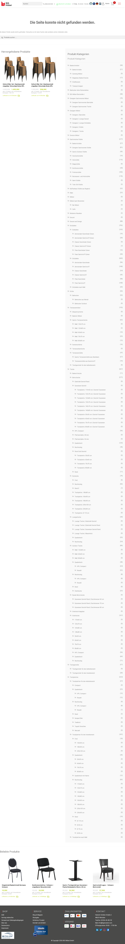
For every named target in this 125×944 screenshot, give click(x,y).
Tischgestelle (74, 665)
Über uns (4, 923)
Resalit (79, 570)
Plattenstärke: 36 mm (82, 439)
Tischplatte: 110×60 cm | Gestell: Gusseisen (91, 390)
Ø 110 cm (80, 821)
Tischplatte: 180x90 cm (82, 501)
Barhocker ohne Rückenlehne (79, 90)
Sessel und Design (76, 221)
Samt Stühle (76, 180)
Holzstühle (75, 160)
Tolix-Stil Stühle (77, 184)
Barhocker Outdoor (81, 303)
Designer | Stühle (77, 127)
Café (73, 209)
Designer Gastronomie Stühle (81, 148)
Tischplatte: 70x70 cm (84, 464)
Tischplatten (74, 677)
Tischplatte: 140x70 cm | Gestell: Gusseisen (91, 406)
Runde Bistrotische (78, 595)
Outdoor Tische (77, 546)
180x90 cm (80, 747)
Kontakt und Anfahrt (39, 923)
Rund (76, 472)
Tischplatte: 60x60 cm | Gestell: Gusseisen (91, 418)
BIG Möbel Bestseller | (77, 94)
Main (71, 193)
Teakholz (78, 722)
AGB (2, 915)
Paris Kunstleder (80, 279)
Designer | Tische (78, 131)
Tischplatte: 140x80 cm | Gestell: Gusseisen (91, 410)
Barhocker (75, 295)
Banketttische (77, 373)
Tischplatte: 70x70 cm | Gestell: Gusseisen (91, 423)
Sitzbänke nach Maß (78, 287)
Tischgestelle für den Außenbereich (83, 365)
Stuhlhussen (76, 82)
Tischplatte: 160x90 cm (82, 496)
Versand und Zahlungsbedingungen (12, 920)
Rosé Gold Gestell (80, 451)
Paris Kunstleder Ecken (82, 250)
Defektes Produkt (38, 920)
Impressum (5, 928)
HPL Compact (79, 431)
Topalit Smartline (80, 726)
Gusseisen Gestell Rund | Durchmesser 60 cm (89, 599)
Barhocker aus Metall (81, 299)
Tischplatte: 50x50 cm (84, 455)
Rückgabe (36, 917)
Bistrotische (76, 377)
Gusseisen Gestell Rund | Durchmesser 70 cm (89, 603)
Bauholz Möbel (77, 316)
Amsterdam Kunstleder (82, 262)
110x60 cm (78, 620)
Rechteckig (78, 447)
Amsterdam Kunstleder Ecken (84, 234)
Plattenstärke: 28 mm (82, 435)
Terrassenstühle (77, 353)
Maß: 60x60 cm (80, 332)
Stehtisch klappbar (78, 611)
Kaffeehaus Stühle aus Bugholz (80, 189)
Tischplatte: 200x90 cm (82, 509)
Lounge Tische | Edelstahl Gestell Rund (87, 525)
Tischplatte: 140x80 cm (82, 492)
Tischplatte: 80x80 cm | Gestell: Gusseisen (91, 427)
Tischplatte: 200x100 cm (83, 505)
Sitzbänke (73, 226)
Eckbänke (75, 230)
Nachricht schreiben (65, 4)
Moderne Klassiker (76, 213)
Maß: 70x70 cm (80, 336)
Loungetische (76, 517)
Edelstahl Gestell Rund (82, 381)
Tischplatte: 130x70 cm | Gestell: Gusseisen (91, 402)
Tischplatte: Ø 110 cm (82, 513)
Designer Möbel (75, 111)
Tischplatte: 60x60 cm (84, 460)
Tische (72, 369)
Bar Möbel (75, 205)
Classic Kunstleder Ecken (83, 242)
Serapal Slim (79, 718)
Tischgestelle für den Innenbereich (83, 673)
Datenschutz (5, 925)
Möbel (72, 197)
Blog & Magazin (38, 915)
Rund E (77, 488)
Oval (76, 480)
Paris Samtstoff (80, 283)
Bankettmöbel (74, 65)
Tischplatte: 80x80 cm (84, 468)
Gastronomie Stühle (76, 139)
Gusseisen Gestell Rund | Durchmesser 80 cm (89, 607)
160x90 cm (80, 743)
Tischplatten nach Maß (79, 837)
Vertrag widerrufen (7, 917)
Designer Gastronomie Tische (81, 106)
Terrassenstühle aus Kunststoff (85, 361)
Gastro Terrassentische (79, 320)
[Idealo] (41, 930)
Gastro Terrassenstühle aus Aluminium (87, 357)
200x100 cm (81, 751)
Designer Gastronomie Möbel (79, 98)
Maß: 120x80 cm (80, 328)
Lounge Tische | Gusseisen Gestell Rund (87, 529)
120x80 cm (78, 628)
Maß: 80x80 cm (80, 341)
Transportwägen (77, 86)
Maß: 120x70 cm (80, 324)
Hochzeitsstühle (77, 156)
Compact (78, 685)
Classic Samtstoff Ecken (83, 246)
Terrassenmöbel (75, 308)
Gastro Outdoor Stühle (79, 152)
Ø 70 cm (79, 829)
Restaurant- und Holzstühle (81, 176)
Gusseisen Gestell (80, 386)
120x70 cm (78, 624)
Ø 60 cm (79, 825)
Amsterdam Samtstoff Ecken (84, 238)
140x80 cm (78, 632)
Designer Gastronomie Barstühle (82, 102)
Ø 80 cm (79, 833)
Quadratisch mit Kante (82, 776)
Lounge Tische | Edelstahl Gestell (85, 521)
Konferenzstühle (77, 168)
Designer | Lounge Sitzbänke (81, 123)
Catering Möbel (77, 74)
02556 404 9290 (49, 4)
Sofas (72, 291)
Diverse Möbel (74, 135)
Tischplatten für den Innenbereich (83, 735)
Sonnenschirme (77, 345)
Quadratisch (78, 443)
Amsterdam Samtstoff (82, 267)
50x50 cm (78, 636)
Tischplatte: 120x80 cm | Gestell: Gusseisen (91, 398)
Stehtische (78, 591)
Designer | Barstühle (78, 115)
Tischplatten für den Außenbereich (83, 681)
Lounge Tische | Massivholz (84, 533)
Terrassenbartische (78, 349)
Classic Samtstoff (81, 275)
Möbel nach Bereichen (77, 201)
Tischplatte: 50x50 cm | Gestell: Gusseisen (91, 414)
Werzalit (77, 730)
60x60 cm (78, 640)
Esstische (75, 476)
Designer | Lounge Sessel (80, 119)
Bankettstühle (77, 70)
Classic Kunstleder (81, 271)
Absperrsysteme (77, 312)
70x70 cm (78, 644)
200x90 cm (80, 813)
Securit (72, 217)
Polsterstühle (76, 172)
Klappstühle (76, 164)
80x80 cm (78, 648)
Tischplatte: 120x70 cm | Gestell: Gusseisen (91, 394)
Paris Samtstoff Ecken (82, 254)
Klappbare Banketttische (80, 78)
